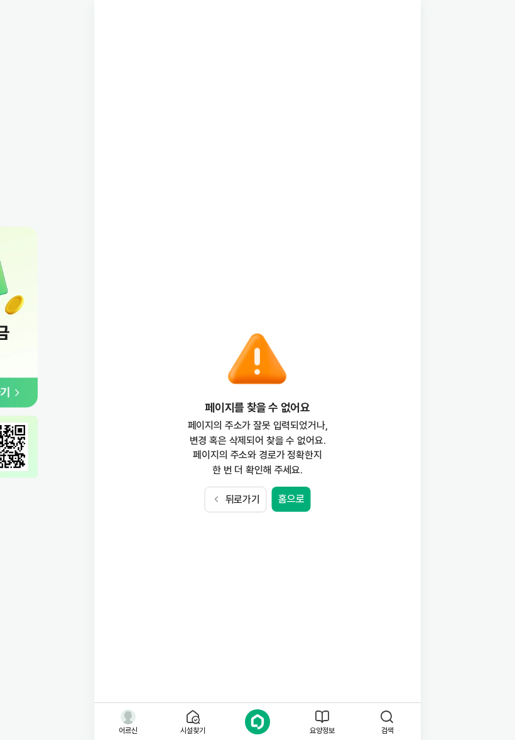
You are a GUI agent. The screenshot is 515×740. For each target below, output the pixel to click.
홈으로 (291, 499)
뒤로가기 (242, 499)
